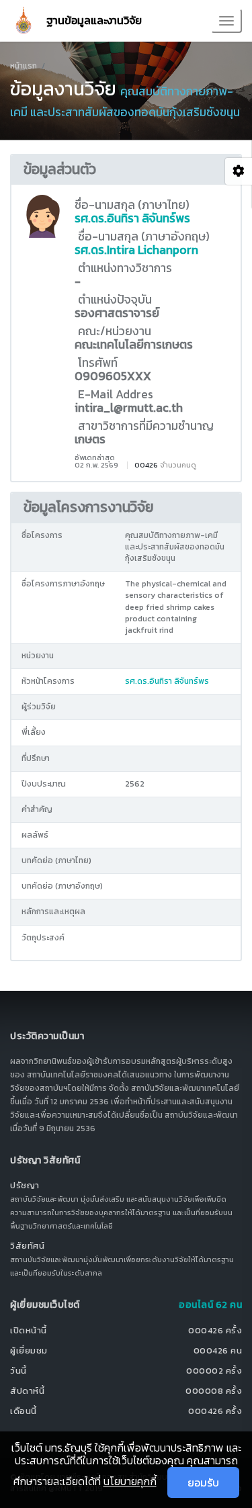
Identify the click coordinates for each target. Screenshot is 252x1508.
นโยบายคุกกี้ (130, 1481)
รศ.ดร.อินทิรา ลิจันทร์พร (132, 218)
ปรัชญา (25, 1185)
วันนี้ (18, 1370)
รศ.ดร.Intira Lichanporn (136, 250)
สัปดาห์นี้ (27, 1390)
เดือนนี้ (23, 1411)
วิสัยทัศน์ (27, 1245)
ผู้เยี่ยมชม (29, 1350)
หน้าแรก (23, 66)
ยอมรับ (203, 1482)
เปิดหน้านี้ (28, 1330)
